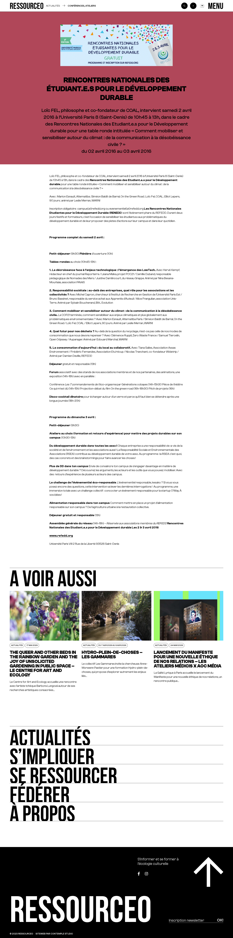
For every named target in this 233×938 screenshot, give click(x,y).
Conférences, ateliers (82, 5)
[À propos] (116, 811)
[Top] (208, 872)
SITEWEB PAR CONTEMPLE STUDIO (54, 933)
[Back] (193, 6)
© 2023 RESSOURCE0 (21, 933)
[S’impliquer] (116, 754)
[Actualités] (116, 735)
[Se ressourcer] (116, 773)
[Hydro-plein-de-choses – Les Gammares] (116, 641)
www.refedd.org (61, 535)
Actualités (53, 5)
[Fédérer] (116, 792)
